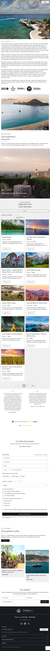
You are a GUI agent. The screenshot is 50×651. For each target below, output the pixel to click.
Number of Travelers (7, 481)
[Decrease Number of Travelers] (15, 481)
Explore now (6, 248)
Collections (7, 41)
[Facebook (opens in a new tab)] (29, 624)
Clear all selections (19, 217)
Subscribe (44, 601)
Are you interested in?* (8, 489)
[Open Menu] (39, 2)
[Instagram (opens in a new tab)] (21, 624)
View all (5, 540)
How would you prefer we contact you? (12, 498)
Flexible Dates (15, 476)
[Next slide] (47, 173)
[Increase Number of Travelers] (20, 481)
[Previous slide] (2, 173)
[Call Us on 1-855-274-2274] (2, 2)
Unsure (23, 476)
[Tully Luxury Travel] (6, 2)
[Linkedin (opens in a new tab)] (25, 624)
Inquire (45, 2)
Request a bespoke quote (25, 514)
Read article (5, 574)
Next (33, 385)
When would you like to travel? (10, 473)
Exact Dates (6, 476)
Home (2, 41)
